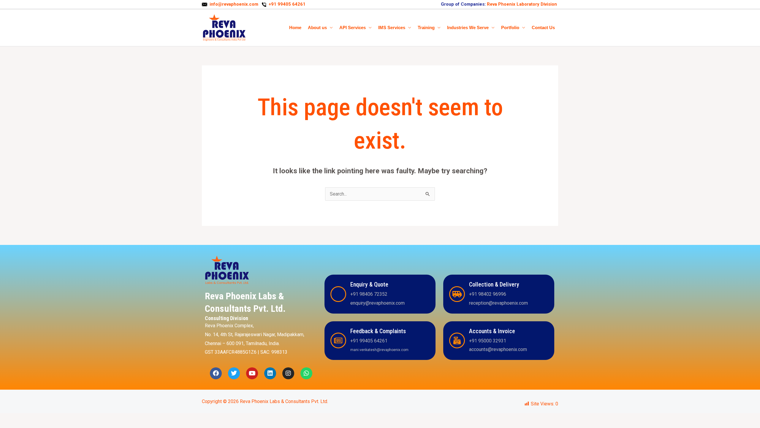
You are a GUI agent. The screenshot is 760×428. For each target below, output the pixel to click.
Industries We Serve (468, 27)
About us (317, 27)
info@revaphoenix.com (234, 4)
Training (426, 27)
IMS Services (391, 27)
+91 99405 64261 (287, 4)
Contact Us (543, 27)
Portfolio (510, 27)
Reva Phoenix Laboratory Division (521, 4)
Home (295, 27)
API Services (352, 27)
